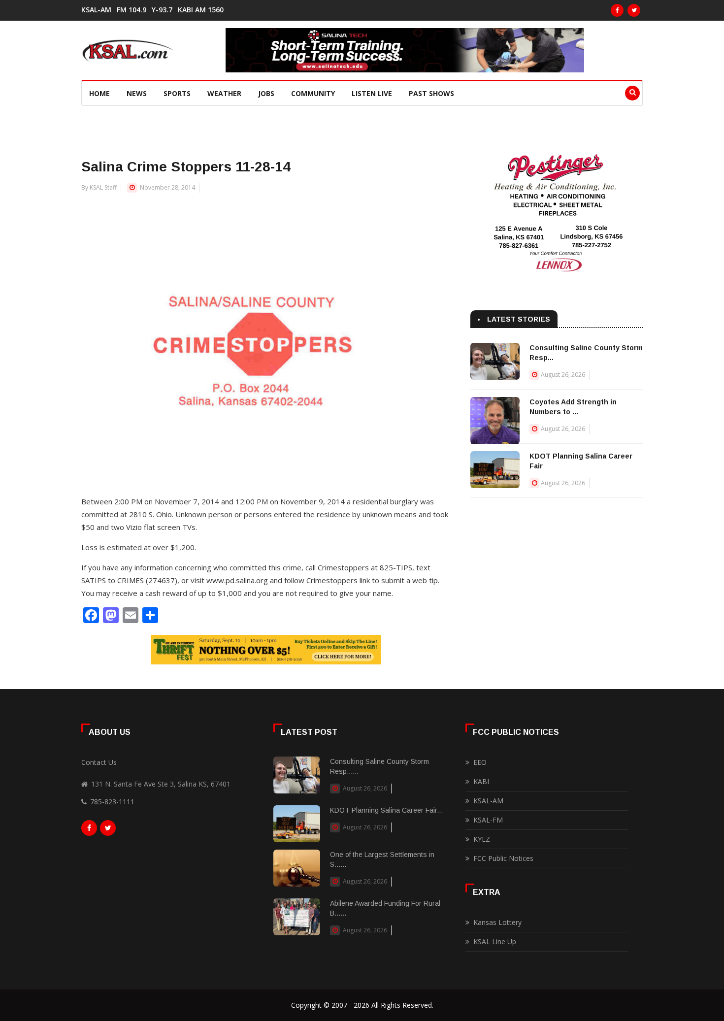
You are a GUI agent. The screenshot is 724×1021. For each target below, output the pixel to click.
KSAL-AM (96, 10)
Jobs (266, 93)
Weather (224, 93)
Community (313, 93)
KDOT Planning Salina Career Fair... (386, 810)
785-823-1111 (112, 801)
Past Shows (431, 93)
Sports (177, 93)
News (137, 93)
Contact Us (99, 762)
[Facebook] (617, 10)
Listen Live (372, 93)
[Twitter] (633, 10)
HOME (99, 93)
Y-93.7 (162, 10)
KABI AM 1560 (201, 10)
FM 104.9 (131, 10)
